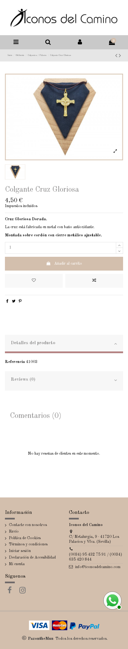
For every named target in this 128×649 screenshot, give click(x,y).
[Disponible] (111, 599)
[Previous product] (117, 56)
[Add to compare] (94, 281)
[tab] (64, 344)
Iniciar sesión (20, 551)
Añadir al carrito (68, 264)
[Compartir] (7, 301)
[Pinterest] (20, 301)
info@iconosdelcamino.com (97, 567)
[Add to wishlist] (34, 281)
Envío (14, 532)
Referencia (15, 362)
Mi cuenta (17, 564)
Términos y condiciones (28, 544)
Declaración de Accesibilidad (32, 558)
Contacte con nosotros (28, 525)
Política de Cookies (25, 538)
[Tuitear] (13, 301)
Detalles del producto (33, 343)
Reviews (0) (23, 379)
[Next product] (120, 56)
